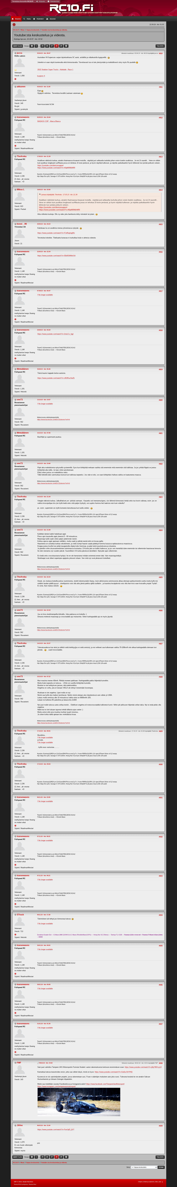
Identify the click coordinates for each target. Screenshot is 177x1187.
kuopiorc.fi (41, 76)
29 (61, 46)
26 (47, 46)
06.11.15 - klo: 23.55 (43, 797)
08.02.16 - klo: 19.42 (45, 1063)
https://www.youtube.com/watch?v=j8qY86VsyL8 (143, 1067)
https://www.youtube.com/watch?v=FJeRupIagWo (56, 233)
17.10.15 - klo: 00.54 (43, 764)
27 (52, 46)
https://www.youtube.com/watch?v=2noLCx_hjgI (55, 334)
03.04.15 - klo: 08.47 (43, 53)
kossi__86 (22, 224)
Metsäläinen (23, 369)
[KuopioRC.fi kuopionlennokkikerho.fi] (16, 79)
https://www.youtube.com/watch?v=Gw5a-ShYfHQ (113, 1072)
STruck (20, 915)
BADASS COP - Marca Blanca (49, 121)
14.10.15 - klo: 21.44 (43, 496)
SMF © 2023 (18, 1181)
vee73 (20, 399)
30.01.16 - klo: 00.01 (43, 945)
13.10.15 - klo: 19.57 (43, 399)
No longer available (45, 295)
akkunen (21, 86)
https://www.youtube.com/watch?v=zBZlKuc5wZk (56, 378)
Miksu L (20, 189)
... (39, 46)
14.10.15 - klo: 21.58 (43, 530)
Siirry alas (17, 46)
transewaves (23, 117)
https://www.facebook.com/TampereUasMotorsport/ (105, 1084)
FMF (19, 1063)
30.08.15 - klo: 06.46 (43, 369)
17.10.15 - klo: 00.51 (43, 731)
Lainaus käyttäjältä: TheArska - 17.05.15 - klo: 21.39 (59, 195)
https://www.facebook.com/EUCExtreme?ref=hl (53, 420)
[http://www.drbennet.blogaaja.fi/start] (16, 145)
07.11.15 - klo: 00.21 (43, 875)
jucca (19, 53)
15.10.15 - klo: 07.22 (43, 676)
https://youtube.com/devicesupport (50, 165)
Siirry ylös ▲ (159, 1181)
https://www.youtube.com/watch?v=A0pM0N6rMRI (56, 168)
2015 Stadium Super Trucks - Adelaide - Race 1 (55, 70)
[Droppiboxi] (16, 934)
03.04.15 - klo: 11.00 (43, 86)
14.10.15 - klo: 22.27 (43, 643)
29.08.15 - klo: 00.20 (43, 330)
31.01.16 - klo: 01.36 (43, 1023)
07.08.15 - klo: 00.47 (43, 290)
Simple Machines (28, 1181)
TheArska (21, 156)
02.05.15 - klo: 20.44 (43, 117)
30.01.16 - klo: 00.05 (43, 984)
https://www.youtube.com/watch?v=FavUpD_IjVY (55, 1129)
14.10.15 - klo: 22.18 (43, 610)
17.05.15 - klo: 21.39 (43, 156)
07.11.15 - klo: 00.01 (43, 836)
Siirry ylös (17, 1157)
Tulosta (160, 46)
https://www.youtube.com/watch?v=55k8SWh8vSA (56, 256)
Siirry (128, 1167)
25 (42, 46)
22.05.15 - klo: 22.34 (43, 251)
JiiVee (20, 1125)
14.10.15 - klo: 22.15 (43, 577)
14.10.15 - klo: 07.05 (43, 433)
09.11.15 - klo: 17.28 (43, 914)
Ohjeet (140, 1181)
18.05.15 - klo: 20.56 (43, 189)
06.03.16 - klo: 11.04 (43, 1125)
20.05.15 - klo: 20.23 (43, 224)
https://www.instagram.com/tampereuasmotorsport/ (56, 1086)
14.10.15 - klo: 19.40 (43, 463)
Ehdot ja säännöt (148, 1181)
